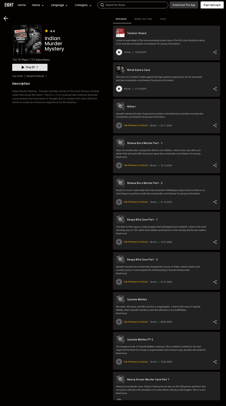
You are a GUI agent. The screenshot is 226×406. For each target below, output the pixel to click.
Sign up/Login (212, 5)
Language (57, 5)
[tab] (122, 19)
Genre (36, 5)
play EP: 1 (32, 67)
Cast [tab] (163, 19)
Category (81, 5)
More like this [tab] (143, 19)
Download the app (184, 5)
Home (22, 5)
